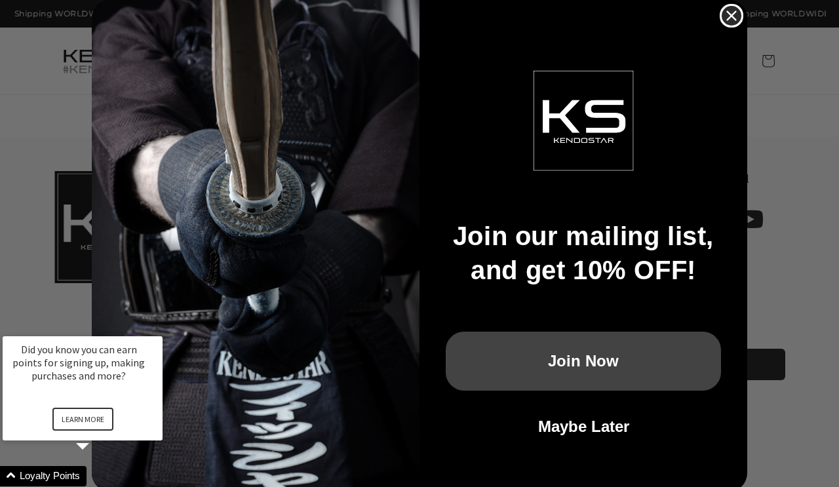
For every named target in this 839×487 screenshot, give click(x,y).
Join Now (583, 361)
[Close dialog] (731, 15)
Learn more (83, 419)
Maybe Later (583, 426)
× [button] (156, 327)
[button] (98, 476)
